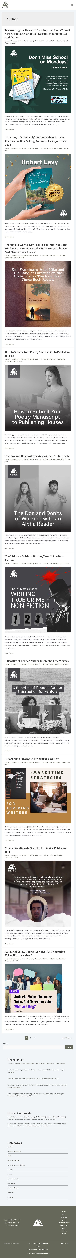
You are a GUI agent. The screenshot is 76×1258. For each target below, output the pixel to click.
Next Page (67, 1038)
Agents (63, 1220)
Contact (64, 1231)
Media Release (13, 1188)
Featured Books (63, 1223)
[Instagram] (65, 1243)
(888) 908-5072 (43, 1250)
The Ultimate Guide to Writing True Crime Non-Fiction (34, 558)
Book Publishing (58, 359)
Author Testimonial (55, 148)
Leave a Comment (11, 41)
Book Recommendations (61, 41)
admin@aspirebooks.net (40, 1253)
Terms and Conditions (11, 1243)
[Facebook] (62, 1243)
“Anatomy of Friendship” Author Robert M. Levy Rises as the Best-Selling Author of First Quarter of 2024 (36, 141)
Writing (55, 563)
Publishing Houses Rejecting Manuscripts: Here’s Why (36, 1119)
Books (64, 1234)
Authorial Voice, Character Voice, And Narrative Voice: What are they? (35, 953)
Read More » (9, 130)
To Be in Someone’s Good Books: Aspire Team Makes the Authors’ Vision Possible (36, 1063)
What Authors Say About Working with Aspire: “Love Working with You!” (33, 1079)
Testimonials (63, 1225)
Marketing (8, 257)
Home (64, 1211)
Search (5, 1043)
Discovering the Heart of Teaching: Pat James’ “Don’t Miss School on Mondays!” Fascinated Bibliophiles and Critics (37, 33)
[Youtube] (67, 1243)
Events (10, 1170)
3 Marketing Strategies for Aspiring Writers (32, 759)
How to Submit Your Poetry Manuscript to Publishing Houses (38, 354)
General (55, 959)
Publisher (8, 361)
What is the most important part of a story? (32, 1126)
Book (50, 41)
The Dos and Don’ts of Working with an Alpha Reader (38, 456)
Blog (63, 1228)
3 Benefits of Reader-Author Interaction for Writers (37, 661)
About (64, 1214)
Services (64, 1217)
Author (45, 41)
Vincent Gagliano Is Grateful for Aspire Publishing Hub (36, 850)
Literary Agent (13, 1179)
